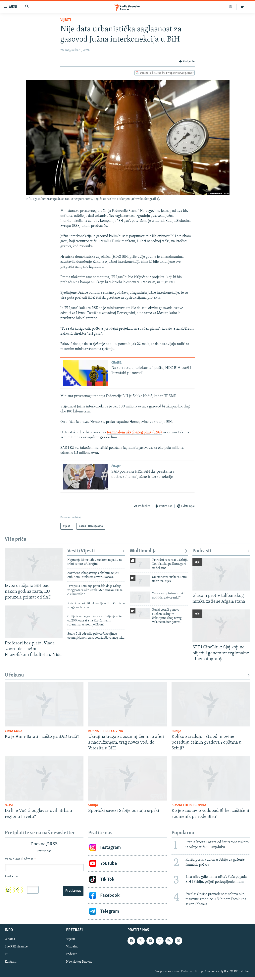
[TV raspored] (178, 940)
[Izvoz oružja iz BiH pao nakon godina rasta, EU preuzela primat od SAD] (34, 564)
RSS (7, 954)
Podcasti (201, 551)
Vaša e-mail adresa (20, 859)
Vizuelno (72, 946)
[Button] (187, 61)
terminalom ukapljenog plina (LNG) (134, 432)
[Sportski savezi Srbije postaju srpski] (127, 778)
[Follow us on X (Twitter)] (140, 940)
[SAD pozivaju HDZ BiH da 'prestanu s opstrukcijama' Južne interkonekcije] (85, 476)
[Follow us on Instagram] (159, 940)
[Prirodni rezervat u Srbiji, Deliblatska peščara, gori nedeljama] (140, 563)
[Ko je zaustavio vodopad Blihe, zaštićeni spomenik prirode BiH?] (211, 778)
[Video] (243, 7)
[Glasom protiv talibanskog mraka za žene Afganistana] (221, 574)
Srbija (176, 731)
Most (9, 805)
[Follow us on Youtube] (150, 940)
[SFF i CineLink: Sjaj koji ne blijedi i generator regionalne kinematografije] (221, 625)
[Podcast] (231, 7)
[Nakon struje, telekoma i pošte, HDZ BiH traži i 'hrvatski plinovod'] (85, 373)
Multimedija (143, 551)
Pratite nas (73, 891)
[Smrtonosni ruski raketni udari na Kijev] (140, 581)
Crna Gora (13, 731)
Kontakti (11, 961)
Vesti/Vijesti (81, 551)
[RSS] (169, 940)
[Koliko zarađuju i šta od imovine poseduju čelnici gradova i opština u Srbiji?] (211, 704)
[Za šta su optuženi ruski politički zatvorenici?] (140, 597)
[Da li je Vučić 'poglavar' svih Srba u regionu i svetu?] (44, 778)
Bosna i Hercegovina (105, 731)
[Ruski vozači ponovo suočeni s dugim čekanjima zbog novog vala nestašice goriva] (140, 613)
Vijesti (65, 20)
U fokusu (14, 675)
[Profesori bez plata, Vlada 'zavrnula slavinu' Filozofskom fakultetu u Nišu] (34, 621)
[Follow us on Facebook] (131, 940)
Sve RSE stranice (16, 946)
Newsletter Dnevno (79, 961)
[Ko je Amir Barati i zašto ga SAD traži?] (44, 704)
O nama (10, 939)
